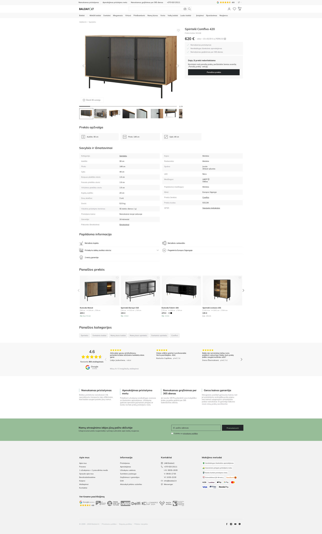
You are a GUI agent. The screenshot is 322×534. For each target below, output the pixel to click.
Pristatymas (125, 463)
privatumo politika (190, 433)
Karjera (82, 481)
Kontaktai (83, 488)
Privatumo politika (109, 524)
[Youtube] (236, 524)
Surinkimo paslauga (128, 474)
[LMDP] (208, 179)
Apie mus (83, 463)
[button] (229, 9)
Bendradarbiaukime (87, 477)
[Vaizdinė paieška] (185, 9)
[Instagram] (232, 524)
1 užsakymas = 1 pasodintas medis (93, 470)
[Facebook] (228, 524)
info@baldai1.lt (170, 481)
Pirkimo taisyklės (141, 524)
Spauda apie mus (86, 474)
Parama (82, 467)
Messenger (168, 484)
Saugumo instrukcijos (211, 208)
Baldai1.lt (82, 22)
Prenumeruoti (233, 428)
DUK (122, 481)
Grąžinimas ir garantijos (129, 477)
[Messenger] (240, 524)
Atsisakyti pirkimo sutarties (131, 484)
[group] (127, 357)
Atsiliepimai (83, 484)
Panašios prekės (214, 72)
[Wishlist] (234, 9)
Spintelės (92, 22)
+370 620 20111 (170, 467)
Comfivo (206, 197)
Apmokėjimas (125, 467)
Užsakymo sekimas (128, 470)
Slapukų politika (125, 524)
